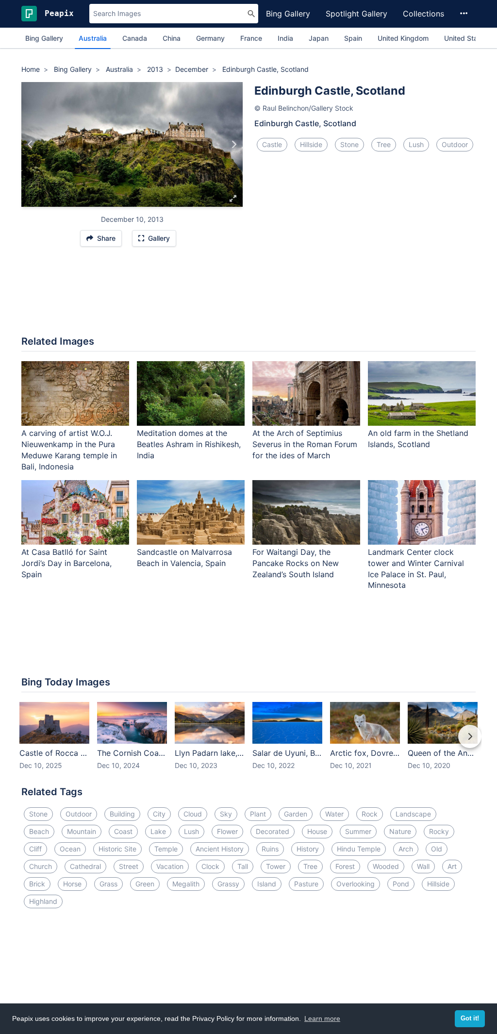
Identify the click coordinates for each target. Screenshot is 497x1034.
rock (370, 814)
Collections (423, 13)
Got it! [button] (470, 1018)
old (436, 849)
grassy (228, 884)
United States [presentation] (466, 38)
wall (423, 866)
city (159, 814)
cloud (192, 814)
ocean (70, 849)
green (144, 884)
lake (158, 831)
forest (345, 866)
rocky (439, 831)
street (128, 866)
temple (166, 849)
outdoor (455, 144)
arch (405, 849)
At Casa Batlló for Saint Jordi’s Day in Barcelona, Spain (66, 563)
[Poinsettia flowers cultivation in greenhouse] (234, 144)
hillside (311, 144)
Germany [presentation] (210, 38)
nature (400, 831)
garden (295, 814)
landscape (413, 814)
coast (123, 831)
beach (39, 831)
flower (227, 831)
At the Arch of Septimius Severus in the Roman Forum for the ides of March (304, 444)
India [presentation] (285, 38)
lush (416, 144)
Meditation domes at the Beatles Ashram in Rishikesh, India (189, 444)
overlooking (355, 884)
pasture (306, 884)
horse (72, 884)
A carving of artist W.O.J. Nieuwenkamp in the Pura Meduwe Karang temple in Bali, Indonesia (69, 449)
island (266, 884)
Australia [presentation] (93, 38)
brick (37, 884)
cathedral (85, 866)
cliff (35, 849)
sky (226, 814)
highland (43, 901)
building (122, 814)
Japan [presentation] (319, 38)
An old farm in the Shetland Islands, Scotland (418, 438)
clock (210, 866)
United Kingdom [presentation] (403, 38)
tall (242, 866)
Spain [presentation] (353, 38)
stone (349, 144)
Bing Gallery (288, 13)
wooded (386, 866)
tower (275, 866)
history (308, 849)
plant (258, 814)
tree (384, 144)
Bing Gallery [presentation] (44, 38)
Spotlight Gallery (356, 13)
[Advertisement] (248, 296)
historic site (117, 849)
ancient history (220, 849)
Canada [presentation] (134, 38)
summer (358, 831)
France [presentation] (251, 38)
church (40, 866)
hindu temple (359, 849)
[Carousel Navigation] (248, 743)
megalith (185, 884)
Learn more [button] (322, 1018)
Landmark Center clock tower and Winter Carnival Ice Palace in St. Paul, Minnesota (416, 568)
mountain (81, 831)
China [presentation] (172, 38)
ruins (270, 849)
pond (401, 884)
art (452, 866)
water (334, 814)
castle (272, 144)
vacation (169, 866)
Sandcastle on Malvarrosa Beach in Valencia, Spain (184, 557)
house (317, 831)
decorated (272, 831)
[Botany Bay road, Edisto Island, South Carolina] (30, 144)
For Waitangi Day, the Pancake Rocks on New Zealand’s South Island (295, 563)
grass (108, 884)
